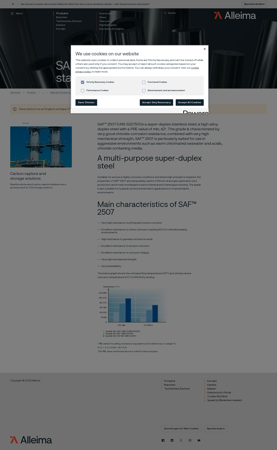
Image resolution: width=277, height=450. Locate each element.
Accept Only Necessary (156, 102)
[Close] (204, 48)
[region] (140, 79)
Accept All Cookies (189, 102)
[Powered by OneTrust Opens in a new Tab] (195, 111)
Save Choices (86, 102)
